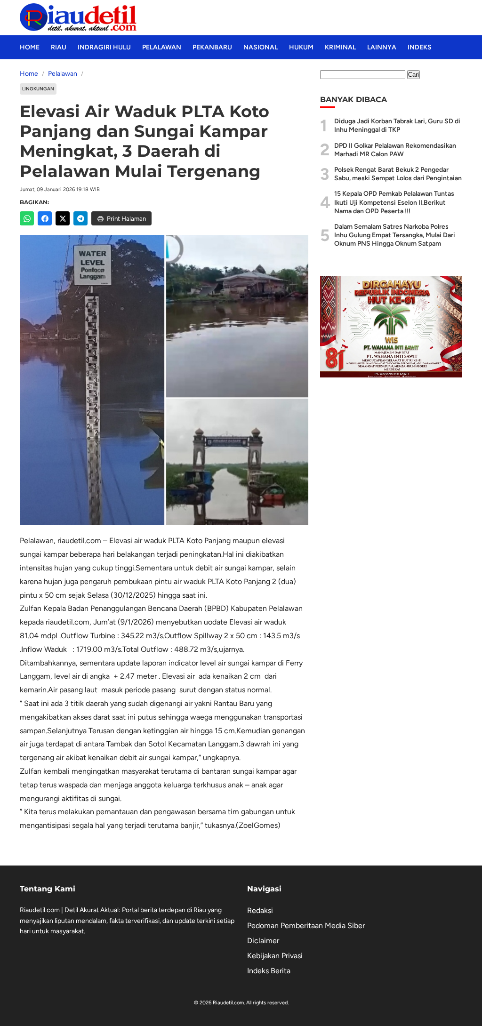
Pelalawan (161, 47)
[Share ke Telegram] (80, 218)
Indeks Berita (268, 970)
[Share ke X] (63, 218)
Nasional (260, 47)
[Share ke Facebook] (45, 218)
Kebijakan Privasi (275, 955)
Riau (58, 47)
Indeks (420, 47)
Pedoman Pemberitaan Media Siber (306, 925)
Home (30, 47)
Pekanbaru (212, 47)
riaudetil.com (79, 540)
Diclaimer (263, 940)
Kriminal (340, 47)
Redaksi (260, 910)
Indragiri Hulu (104, 47)
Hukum (301, 47)
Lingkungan (38, 89)
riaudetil (59, 621)
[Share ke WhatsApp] (27, 218)
